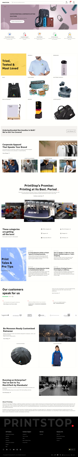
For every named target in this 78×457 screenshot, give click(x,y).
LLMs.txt (58, 440)
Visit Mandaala (6, 392)
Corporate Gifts (46, 237)
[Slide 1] (3, 6)
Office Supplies (46, 229)
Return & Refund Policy (27, 440)
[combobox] (72, 449)
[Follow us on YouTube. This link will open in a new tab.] (13, 449)
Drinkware (64, 237)
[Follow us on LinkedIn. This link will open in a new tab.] (17, 449)
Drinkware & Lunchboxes (10, 442)
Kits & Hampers (65, 229)
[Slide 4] (8, 6)
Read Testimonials (55, 293)
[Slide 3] (6, 6)
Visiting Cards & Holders (10, 434)
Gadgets (64, 233)
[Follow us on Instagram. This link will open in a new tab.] (3, 449)
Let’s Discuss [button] (70, 131)
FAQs (24, 438)
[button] (74, 2)
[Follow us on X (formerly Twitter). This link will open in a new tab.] (10, 449)
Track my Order (25, 436)
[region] (39, 17)
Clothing (7, 438)
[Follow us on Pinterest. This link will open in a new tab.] (20, 449)
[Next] (71, 17)
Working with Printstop (61, 436)
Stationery (7, 436)
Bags (6, 446)
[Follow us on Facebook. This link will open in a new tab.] (6, 449)
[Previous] (6, 17)
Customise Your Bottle (16, 20)
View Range (5, 153)
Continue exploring (38, 196)
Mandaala (41, 434)
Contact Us (24, 434)
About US (58, 434)
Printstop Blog (59, 438)
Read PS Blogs (5, 270)
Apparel (45, 233)
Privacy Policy (25, 442)
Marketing (7, 440)
